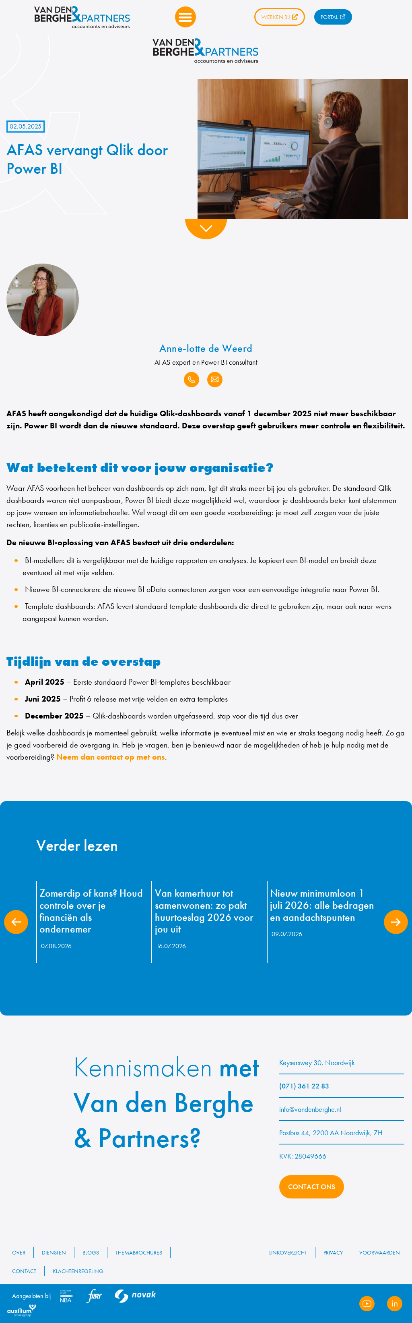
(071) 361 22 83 (304, 1085)
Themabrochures (138, 1252)
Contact (24, 1271)
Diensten (54, 1252)
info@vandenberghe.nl (310, 1109)
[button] (185, 17)
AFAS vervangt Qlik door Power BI (87, 159)
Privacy (333, 1252)
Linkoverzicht (288, 1252)
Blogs (90, 1252)
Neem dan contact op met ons (110, 757)
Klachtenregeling (78, 1271)
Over (18, 1252)
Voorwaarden (379, 1252)
